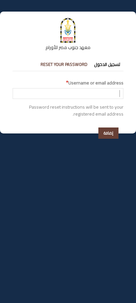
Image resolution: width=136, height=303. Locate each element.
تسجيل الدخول (107, 64)
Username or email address (95, 82)
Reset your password (64, 64)
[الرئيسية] (68, 21)
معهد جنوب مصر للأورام (68, 47)
